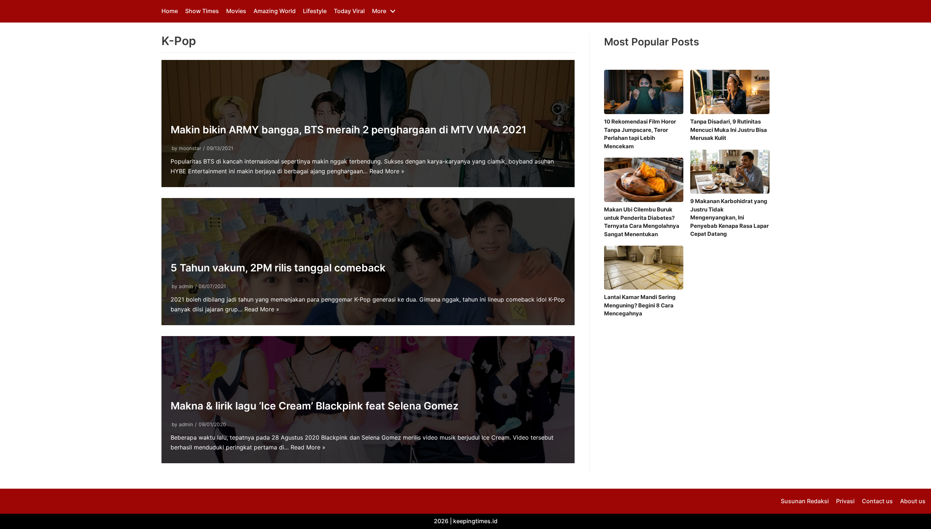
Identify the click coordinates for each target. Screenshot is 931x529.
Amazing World (274, 11)
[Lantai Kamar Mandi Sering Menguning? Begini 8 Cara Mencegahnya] (643, 268)
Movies (236, 11)
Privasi (845, 501)
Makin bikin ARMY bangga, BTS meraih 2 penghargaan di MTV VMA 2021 (348, 130)
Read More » (386, 171)
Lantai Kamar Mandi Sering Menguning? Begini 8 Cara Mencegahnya (640, 305)
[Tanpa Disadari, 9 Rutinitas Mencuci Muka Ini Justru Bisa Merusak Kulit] (729, 92)
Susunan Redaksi (805, 501)
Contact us (877, 501)
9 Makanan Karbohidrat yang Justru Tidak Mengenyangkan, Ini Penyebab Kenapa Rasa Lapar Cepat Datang (729, 217)
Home (169, 11)
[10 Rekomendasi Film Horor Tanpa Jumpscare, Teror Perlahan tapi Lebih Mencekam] (643, 92)
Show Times (202, 11)
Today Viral (349, 11)
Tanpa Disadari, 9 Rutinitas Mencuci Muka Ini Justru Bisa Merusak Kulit (728, 129)
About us (913, 501)
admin (186, 286)
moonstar (190, 148)
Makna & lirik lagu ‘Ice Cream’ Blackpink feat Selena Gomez (315, 406)
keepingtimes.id (475, 521)
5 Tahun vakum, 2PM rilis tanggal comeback (278, 268)
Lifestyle (315, 11)
